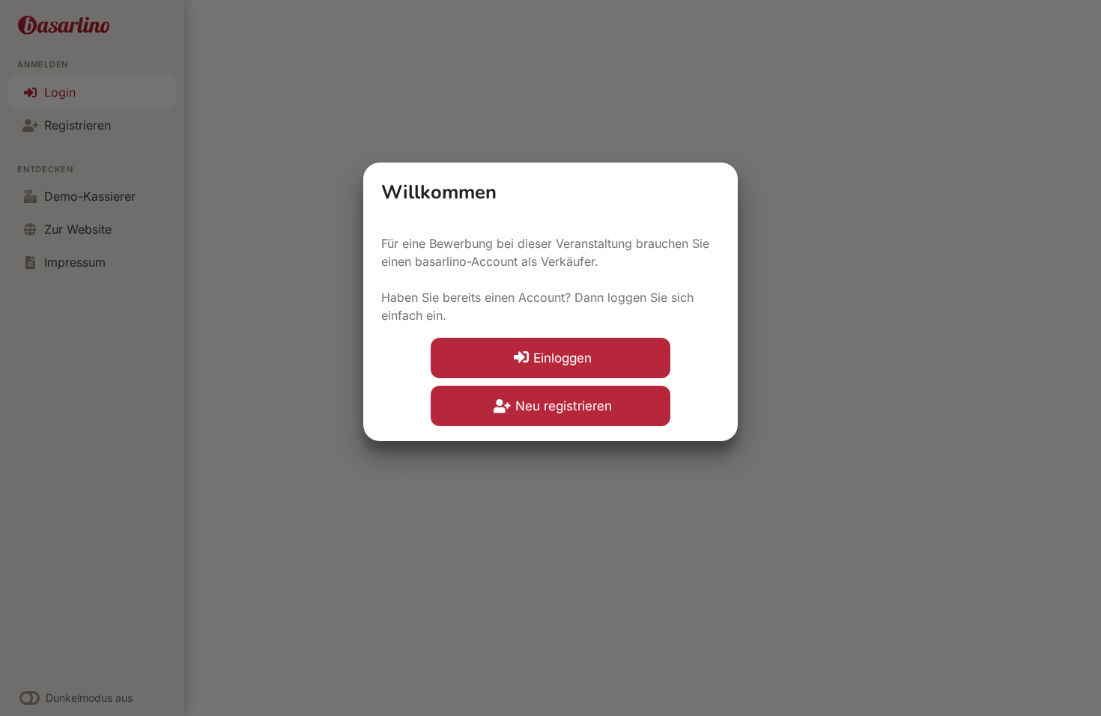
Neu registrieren (563, 405)
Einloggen (562, 358)
